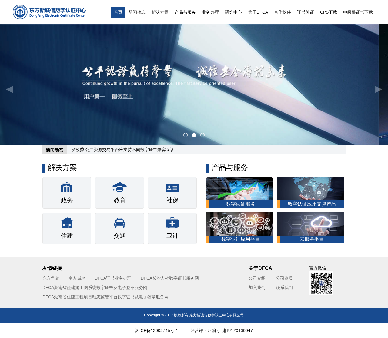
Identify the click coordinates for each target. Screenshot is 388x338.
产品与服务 (185, 12)
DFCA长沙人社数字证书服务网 (170, 278)
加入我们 (257, 287)
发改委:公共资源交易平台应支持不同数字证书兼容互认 (122, 149)
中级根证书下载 (358, 12)
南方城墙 (77, 278)
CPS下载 (328, 12)
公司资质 (284, 278)
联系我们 (284, 287)
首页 (118, 12)
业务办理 (210, 12)
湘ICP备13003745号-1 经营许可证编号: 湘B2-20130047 (194, 330)
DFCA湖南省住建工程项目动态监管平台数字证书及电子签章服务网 (105, 296)
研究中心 (233, 12)
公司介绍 (257, 278)
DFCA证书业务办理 (113, 278)
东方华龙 (50, 278)
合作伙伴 (282, 12)
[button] (15, 84)
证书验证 (305, 12)
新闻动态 (137, 12)
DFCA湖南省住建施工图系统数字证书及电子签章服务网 (94, 287)
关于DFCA (258, 12)
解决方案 (160, 12)
